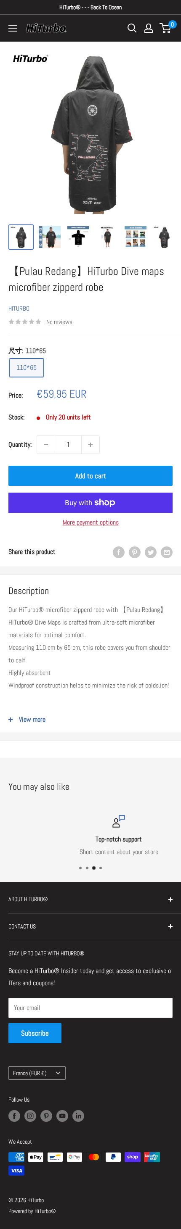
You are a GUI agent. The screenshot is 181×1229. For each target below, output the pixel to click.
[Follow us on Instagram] (30, 1116)
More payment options (91, 522)
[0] (165, 28)
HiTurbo (18, 308)
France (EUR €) (30, 1073)
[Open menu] (12, 28)
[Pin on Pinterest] (135, 552)
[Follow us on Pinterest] (46, 1116)
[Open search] (132, 28)
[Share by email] (167, 552)
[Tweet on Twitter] (151, 552)
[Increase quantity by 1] (90, 445)
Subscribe (35, 1033)
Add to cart (90, 475)
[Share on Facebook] (119, 552)
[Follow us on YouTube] (62, 1116)
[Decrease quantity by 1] (46, 445)
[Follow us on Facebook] (14, 1116)
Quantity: (20, 444)
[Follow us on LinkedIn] (78, 1116)
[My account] (148, 28)
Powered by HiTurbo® (32, 1211)
